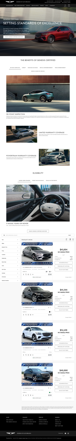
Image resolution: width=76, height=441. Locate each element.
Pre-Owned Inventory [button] (20, 5)
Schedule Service (43, 421)
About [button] (46, 5)
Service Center (43, 419)
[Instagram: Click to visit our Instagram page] (68, 433)
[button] (52, 254)
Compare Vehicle (68, 277)
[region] (63, 258)
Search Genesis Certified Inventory (14, 36)
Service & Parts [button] (35, 5)
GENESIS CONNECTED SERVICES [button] (38, 71)
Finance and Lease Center (29, 421)
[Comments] (49, 274)
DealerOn (20, 438)
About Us (57, 419)
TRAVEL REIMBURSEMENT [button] (60, 67)
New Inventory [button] (9, 5)
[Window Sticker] (51, 274)
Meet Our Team (59, 425)
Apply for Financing (28, 423)
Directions (58, 423)
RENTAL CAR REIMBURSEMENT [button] (46, 67)
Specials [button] (28, 5)
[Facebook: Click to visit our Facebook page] (65, 433)
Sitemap (24, 438)
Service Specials (43, 423)
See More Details (63, 262)
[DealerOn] (9, 438)
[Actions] (51, 267)
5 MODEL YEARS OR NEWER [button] (24, 180)
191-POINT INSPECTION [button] (15, 67)
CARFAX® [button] (24, 67)
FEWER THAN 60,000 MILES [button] (38, 180)
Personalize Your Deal (64, 266)
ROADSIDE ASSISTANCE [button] (33, 67)
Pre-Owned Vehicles (11, 421)
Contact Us (58, 421)
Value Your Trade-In (28, 419)
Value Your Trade (63, 269)
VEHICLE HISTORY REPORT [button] (51, 180)
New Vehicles (9, 419)
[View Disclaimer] (33, 274)
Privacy (27, 438)
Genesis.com (59, 438)
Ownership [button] (52, 5)
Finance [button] (42, 5)
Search (69, 235)
